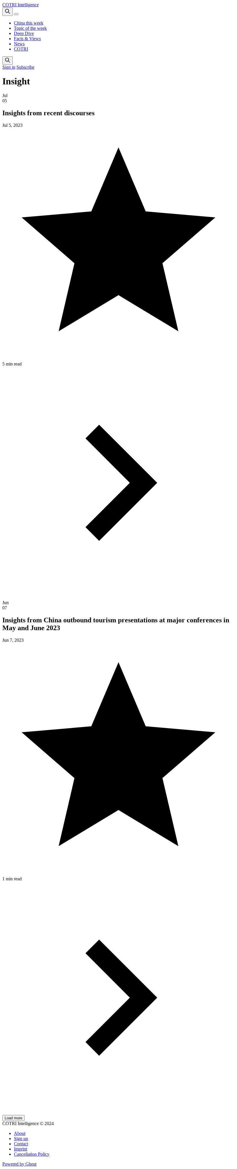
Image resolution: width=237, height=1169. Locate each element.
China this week (28, 23)
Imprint (20, 1148)
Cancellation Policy (31, 1154)
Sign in (8, 67)
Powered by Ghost (19, 1163)
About (19, 1133)
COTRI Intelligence (20, 4)
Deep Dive (24, 33)
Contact (21, 1143)
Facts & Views (27, 38)
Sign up (21, 1138)
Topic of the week (30, 28)
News (19, 43)
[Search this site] (7, 12)
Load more (13, 1118)
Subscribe (25, 67)
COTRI (21, 49)
